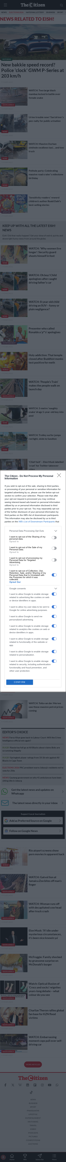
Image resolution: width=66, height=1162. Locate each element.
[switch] (54, 537)
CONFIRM (19, 682)
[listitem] (33, 531)
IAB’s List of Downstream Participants (37, 521)
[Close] (60, 476)
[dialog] (33, 581)
